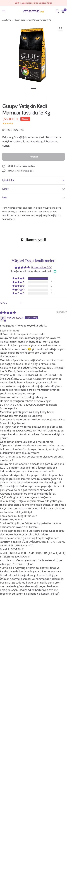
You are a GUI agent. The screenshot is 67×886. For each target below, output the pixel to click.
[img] (8, 312)
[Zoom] (60, 28)
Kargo (5, 188)
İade (4, 197)
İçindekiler (8, 180)
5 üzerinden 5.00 (41, 267)
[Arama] (57, 11)
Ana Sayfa (6, 20)
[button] (18, 278)
